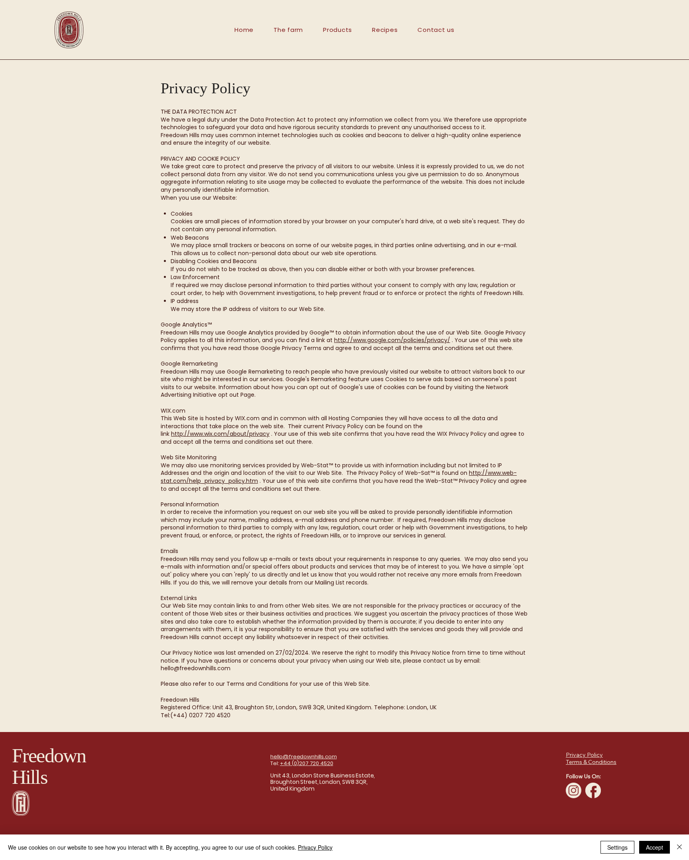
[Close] (679, 847)
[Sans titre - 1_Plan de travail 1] (573, 790)
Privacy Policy (315, 847)
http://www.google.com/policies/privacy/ (392, 340)
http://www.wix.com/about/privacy (220, 434)
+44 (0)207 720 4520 (306, 763)
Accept (654, 847)
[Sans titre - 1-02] (593, 790)
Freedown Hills (49, 766)
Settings (617, 847)
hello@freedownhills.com (195, 668)
